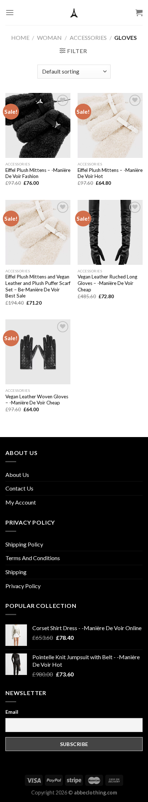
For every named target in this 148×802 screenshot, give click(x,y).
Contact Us (19, 488)
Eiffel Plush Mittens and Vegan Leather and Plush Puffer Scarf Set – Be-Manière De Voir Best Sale (37, 286)
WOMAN (49, 37)
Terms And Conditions (32, 557)
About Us (17, 474)
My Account (20, 502)
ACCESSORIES (88, 37)
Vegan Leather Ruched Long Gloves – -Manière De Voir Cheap (107, 283)
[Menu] (9, 12)
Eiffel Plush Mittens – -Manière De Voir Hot (110, 173)
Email (11, 712)
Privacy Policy (23, 585)
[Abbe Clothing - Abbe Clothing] (74, 13)
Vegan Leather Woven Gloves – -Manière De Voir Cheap (36, 400)
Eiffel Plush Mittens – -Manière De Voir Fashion (37, 173)
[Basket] (139, 12)
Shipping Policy (24, 544)
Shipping (16, 571)
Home (20, 37)
